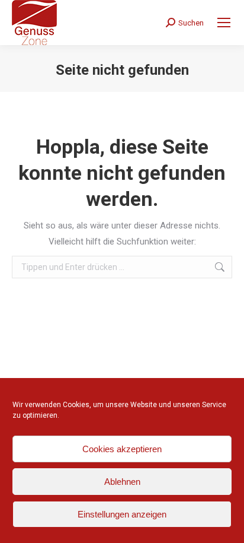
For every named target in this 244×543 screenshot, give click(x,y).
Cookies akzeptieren (122, 449)
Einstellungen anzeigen (122, 514)
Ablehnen (122, 482)
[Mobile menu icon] (224, 22)
